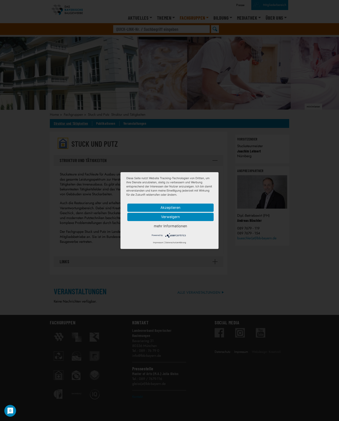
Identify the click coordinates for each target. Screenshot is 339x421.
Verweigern (170, 217)
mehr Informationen (170, 226)
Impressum (158, 242)
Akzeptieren (170, 207)
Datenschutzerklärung (175, 242)
